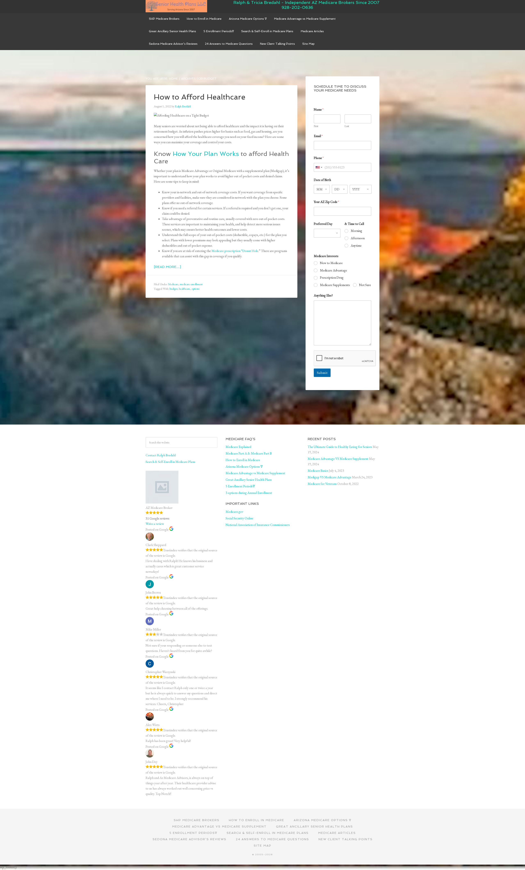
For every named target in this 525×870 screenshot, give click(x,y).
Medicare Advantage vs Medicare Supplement (255, 473)
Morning (356, 231)
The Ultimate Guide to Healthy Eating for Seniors (340, 447)
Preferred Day (323, 224)
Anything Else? (323, 295)
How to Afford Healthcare (199, 97)
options (195, 289)
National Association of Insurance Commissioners (258, 525)
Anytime (356, 246)
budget (173, 289)
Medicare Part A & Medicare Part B (249, 453)
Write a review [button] (155, 524)
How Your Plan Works (206, 153)
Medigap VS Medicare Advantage (329, 477)
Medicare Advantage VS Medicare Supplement (338, 459)
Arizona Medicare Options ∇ (244, 466)
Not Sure (365, 285)
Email (318, 136)
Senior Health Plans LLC (176, 6)
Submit (322, 372)
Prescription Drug (332, 278)
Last (347, 126)
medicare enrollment (191, 284)
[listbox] (327, 233)
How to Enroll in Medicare (243, 460)
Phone (319, 158)
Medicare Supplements (335, 285)
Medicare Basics (318, 470)
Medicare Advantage (333, 270)
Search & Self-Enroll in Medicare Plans (170, 462)
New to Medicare (331, 263)
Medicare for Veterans (322, 484)
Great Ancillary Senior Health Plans (249, 479)
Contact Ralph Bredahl (161, 455)
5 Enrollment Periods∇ (240, 486)
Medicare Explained (238, 447)
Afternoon (358, 238)
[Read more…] (167, 267)
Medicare (173, 284)
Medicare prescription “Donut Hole (234, 251)
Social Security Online (239, 518)
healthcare (184, 289)
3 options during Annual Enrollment (249, 493)
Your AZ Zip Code (326, 202)
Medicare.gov (234, 511)
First (316, 126)
